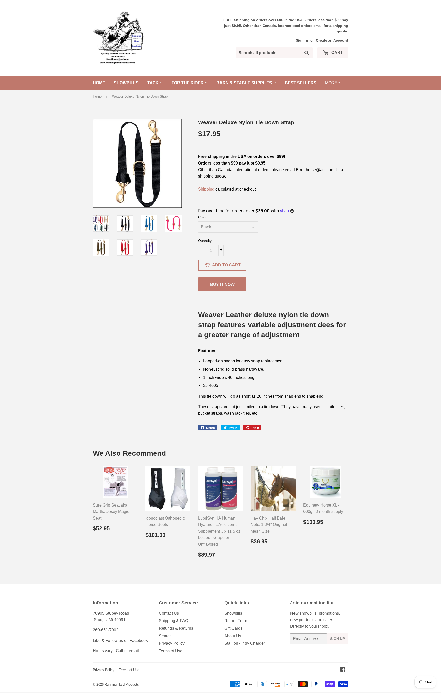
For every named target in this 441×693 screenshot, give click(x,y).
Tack (153, 83)
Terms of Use (170, 651)
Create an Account (332, 40)
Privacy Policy (172, 643)
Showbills (126, 83)
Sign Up (337, 639)
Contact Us (169, 613)
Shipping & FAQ (173, 621)
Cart (336, 52)
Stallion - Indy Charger (244, 643)
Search (165, 636)
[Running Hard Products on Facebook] (343, 670)
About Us (232, 636)
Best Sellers (300, 83)
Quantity (205, 241)
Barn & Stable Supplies (244, 83)
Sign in (302, 40)
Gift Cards (233, 628)
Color (202, 217)
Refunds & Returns (176, 628)
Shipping (206, 189)
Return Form (235, 621)
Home (99, 83)
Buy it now (222, 284)
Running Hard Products (122, 684)
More (331, 83)
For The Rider (188, 83)
